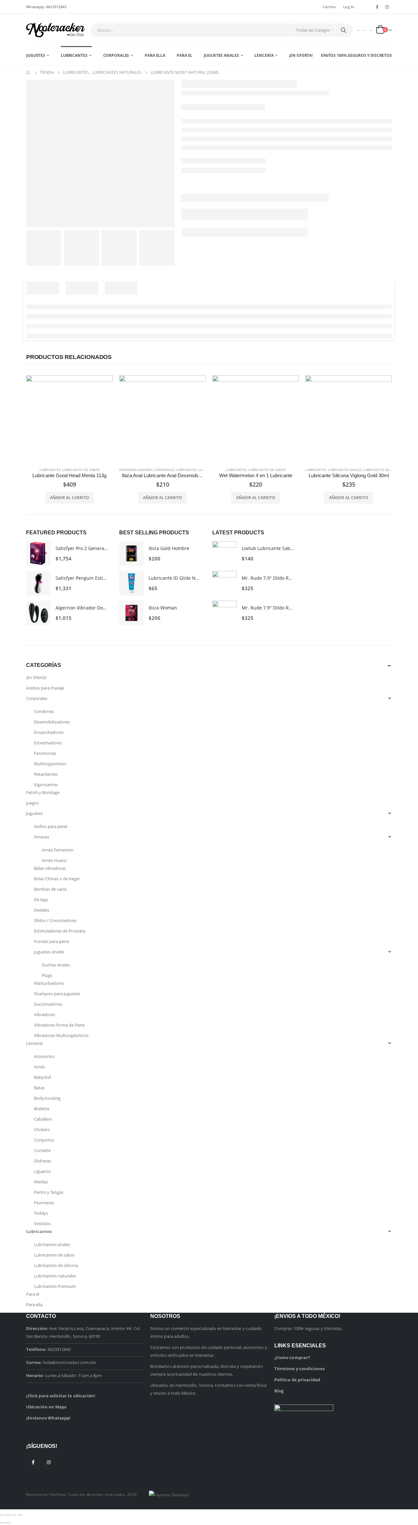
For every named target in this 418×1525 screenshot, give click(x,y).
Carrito (329, 6)
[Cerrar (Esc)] (20, 1515)
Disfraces (42, 1161)
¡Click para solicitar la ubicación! (60, 1396)
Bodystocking (47, 1098)
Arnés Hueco (54, 860)
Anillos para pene (50, 826)
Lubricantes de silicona (384, 469)
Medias (41, 1182)
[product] (69, 418)
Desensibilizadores (135, 469)
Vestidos (42, 1223)
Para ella (155, 55)
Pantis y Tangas (48, 1192)
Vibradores (44, 1014)
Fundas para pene (51, 941)
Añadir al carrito (69, 497)
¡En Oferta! (301, 55)
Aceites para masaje (45, 688)
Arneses (41, 837)
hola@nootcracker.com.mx (69, 1362)
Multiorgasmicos (50, 764)
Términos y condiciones (299, 1368)
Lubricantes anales (345, 469)
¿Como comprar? (292, 1357)
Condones (44, 711)
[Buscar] (343, 30)
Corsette (42, 1150)
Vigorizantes (46, 784)
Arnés (39, 1067)
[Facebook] (377, 7)
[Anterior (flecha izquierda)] (2, 1522)
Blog (278, 1391)
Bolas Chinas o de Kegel (56, 879)
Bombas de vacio (50, 889)
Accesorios (44, 1056)
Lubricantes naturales (55, 1276)
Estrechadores (48, 743)
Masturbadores (49, 983)
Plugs (47, 975)
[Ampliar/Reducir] (2, 1515)
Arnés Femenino (57, 850)
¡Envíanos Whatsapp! (48, 1418)
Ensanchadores (49, 732)
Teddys (41, 1213)
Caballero (43, 1119)
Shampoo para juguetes (57, 994)
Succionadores (48, 1004)
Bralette (41, 1108)
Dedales (41, 910)
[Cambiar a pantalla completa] (8, 1515)
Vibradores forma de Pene (59, 1025)
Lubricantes (74, 55)
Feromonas (45, 753)
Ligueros (42, 1171)
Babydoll (42, 1077)
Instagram (48, 1462)
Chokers (42, 1129)
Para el (184, 55)
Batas (39, 1088)
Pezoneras (44, 1203)
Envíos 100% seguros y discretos (356, 55)
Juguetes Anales (221, 55)
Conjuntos (44, 1140)
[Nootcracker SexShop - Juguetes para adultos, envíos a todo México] (55, 30)
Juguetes (35, 55)
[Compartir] (14, 1515)
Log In (348, 6)
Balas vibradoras (50, 868)
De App (41, 899)
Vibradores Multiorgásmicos (61, 1035)
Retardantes (46, 774)
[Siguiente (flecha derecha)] (8, 1522)
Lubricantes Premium (55, 1286)
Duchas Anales (56, 965)
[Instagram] (387, 7)
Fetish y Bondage (42, 792)
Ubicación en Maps (46, 1407)
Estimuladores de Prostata (59, 931)
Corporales (116, 55)
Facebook (33, 1462)
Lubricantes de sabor (80, 469)
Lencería (263, 55)
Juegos (32, 803)
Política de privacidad (297, 1380)
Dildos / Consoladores (55, 920)
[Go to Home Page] (28, 72)
